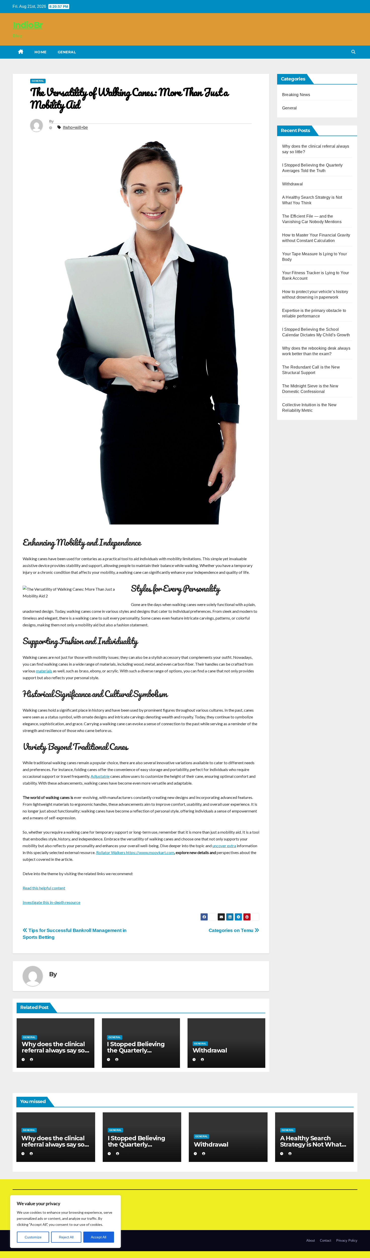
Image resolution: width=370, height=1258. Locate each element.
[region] (65, 1221)
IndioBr (27, 25)
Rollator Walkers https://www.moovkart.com (135, 852)
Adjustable (100, 776)
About (310, 1240)
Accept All (98, 1237)
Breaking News (296, 95)
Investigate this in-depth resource (51, 902)
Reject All (66, 1237)
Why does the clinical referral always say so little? (53, 1050)
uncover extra (224, 845)
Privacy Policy (346, 1240)
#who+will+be (75, 127)
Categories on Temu (232, 930)
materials (44, 670)
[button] (353, 52)
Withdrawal (210, 1050)
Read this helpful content (44, 887)
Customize (33, 1237)
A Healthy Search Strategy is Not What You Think (311, 1144)
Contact (325, 1240)
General (67, 52)
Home (40, 52)
